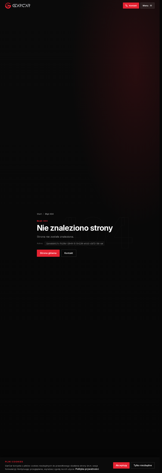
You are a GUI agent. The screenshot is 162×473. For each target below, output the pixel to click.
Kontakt (68, 253)
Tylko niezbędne (143, 465)
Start (39, 214)
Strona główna (48, 253)
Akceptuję (121, 465)
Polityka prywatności (87, 469)
